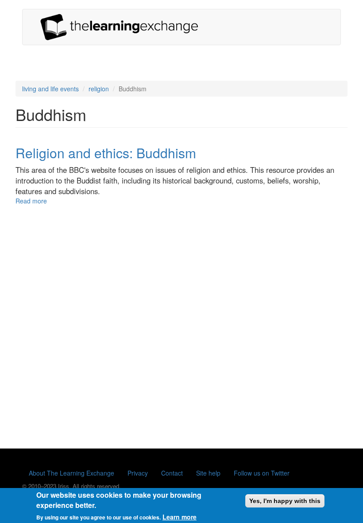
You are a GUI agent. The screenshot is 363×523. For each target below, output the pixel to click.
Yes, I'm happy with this (285, 500)
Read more (31, 200)
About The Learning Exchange (71, 472)
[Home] (122, 27)
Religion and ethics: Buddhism (105, 152)
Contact (172, 472)
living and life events (50, 88)
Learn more (179, 516)
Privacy (137, 472)
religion (99, 88)
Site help (208, 472)
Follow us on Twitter (262, 472)
